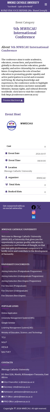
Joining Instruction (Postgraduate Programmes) (21, 271)
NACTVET (6, 352)
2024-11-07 (41, 154)
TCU (3, 337)
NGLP (4, 342)
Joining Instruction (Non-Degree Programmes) (21, 281)
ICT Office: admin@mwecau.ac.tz (18, 397)
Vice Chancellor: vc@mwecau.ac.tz (18, 382)
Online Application (9, 313)
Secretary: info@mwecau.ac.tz (16, 387)
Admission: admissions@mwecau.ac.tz (20, 392)
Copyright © (12, 408)
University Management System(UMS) (17, 318)
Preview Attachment (12, 100)
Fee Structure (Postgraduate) (13, 286)
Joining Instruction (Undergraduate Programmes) (22, 276)
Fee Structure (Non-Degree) (13, 296)
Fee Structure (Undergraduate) (14, 291)
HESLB (4, 347)
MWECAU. (26, 408)
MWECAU (41, 178)
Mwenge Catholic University (18, 171)
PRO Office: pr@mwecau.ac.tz (16, 402)
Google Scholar (8, 323)
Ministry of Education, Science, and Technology (21, 333)
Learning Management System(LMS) (17, 328)
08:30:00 (41, 161)
